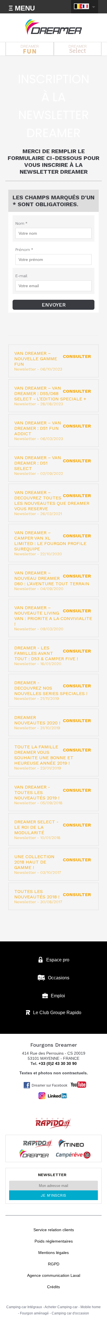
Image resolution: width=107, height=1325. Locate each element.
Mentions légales (53, 1252)
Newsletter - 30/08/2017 (52, 896)
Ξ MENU (22, 8)
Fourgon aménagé (34, 1313)
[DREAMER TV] (75, 1083)
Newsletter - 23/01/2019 (52, 757)
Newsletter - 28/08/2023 (52, 395)
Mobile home (90, 1307)
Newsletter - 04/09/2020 (52, 580)
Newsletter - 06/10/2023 (52, 361)
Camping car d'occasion (70, 1313)
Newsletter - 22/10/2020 (52, 543)
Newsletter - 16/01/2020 (52, 655)
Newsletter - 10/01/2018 (52, 829)
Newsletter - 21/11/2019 (52, 690)
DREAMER (30, 46)
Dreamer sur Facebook (49, 1085)
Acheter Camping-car (61, 1307)
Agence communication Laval (53, 1275)
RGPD (53, 1264)
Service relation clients (53, 1229)
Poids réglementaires (54, 1241)
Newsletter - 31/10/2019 (52, 722)
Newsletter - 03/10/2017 (52, 864)
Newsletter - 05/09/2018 (52, 794)
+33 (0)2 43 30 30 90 (58, 1063)
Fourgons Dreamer (53, 27)
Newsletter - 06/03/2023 (52, 430)
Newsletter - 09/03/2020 (53, 618)
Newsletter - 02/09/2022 (52, 465)
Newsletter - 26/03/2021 (52, 503)
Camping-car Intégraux (24, 1307)
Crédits (53, 1287)
